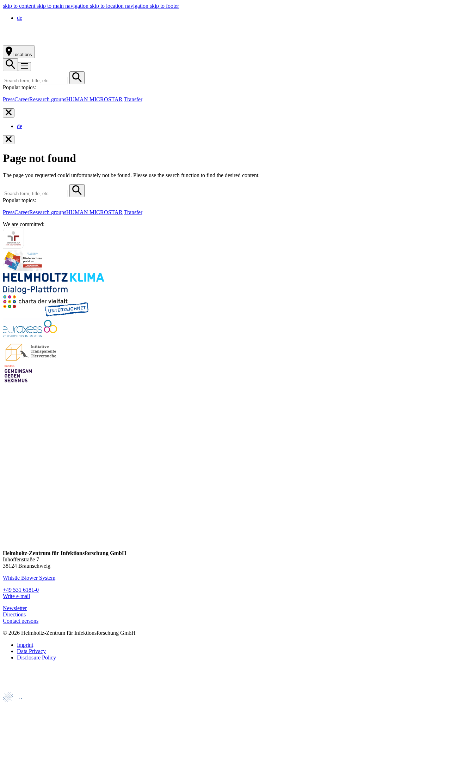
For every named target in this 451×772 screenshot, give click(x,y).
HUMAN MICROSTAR (94, 99)
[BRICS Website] (20, 689)
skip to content (20, 6)
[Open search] (10, 64)
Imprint (25, 645)
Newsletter (15, 608)
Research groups (47, 99)
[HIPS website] (18, 742)
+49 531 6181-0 (21, 590)
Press (8, 99)
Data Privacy (31, 651)
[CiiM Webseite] (21, 706)
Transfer (133, 99)
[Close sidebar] (8, 112)
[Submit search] (77, 77)
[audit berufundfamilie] (13, 247)
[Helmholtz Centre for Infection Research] (81, 42)
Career (21, 99)
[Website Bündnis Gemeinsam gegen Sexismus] (18, 382)
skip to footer (164, 6)
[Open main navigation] (24, 66)
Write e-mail (16, 596)
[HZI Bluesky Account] (9, 541)
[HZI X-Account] (9, 461)
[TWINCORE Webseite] (21, 766)
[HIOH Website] (18, 730)
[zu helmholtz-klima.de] (53, 292)
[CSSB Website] (18, 718)
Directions (14, 614)
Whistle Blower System (29, 578)
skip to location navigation (120, 6)
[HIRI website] (16, 754)
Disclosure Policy (36, 658)
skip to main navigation (63, 6)
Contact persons (20, 621)
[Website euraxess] (31, 337)
